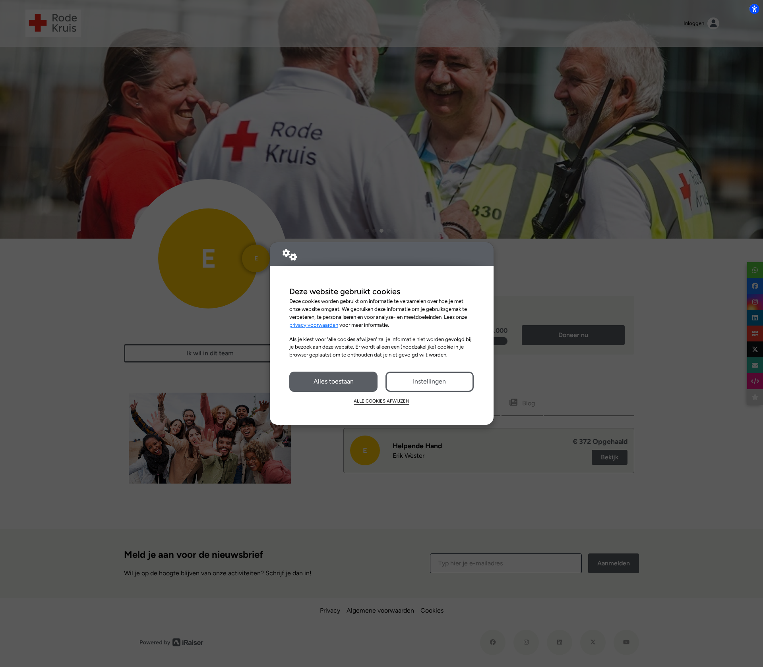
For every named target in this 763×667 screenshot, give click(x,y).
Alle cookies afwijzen (381, 401)
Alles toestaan (334, 381)
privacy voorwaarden (313, 325)
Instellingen (429, 381)
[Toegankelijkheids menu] (754, 8)
